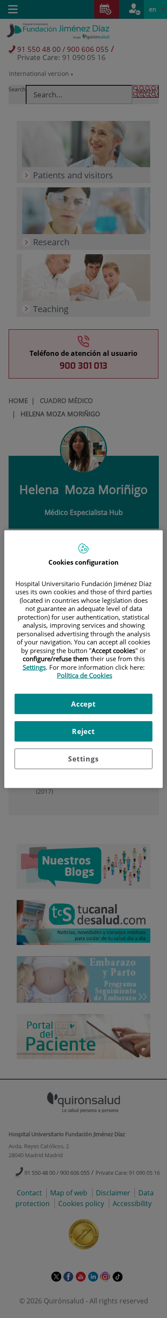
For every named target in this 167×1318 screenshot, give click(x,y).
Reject (83, 731)
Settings (83, 758)
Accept (83, 703)
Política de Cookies (84, 675)
